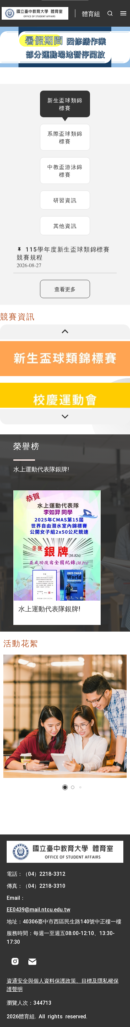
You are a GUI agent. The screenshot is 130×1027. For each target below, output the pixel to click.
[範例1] (65, 716)
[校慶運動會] (65, 400)
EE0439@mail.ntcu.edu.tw (38, 909)
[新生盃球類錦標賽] (65, 358)
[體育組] (65, 852)
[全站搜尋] (110, 13)
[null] (65, 47)
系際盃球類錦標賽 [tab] (65, 137)
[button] (65, 787)
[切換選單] (123, 13)
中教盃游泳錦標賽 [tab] (65, 170)
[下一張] (65, 416)
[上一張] (65, 332)
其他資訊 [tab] (65, 225)
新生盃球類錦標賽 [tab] (65, 103)
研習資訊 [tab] (65, 200)
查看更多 (65, 288)
